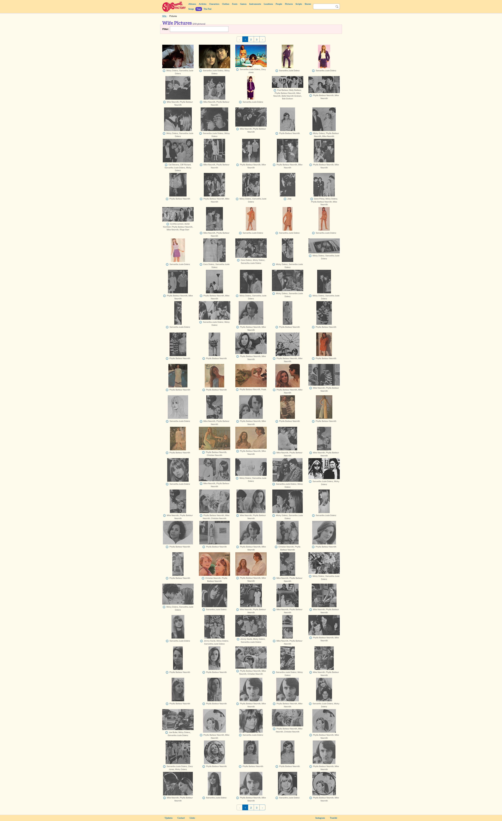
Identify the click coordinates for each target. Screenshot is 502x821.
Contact (181, 818)
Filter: (165, 29)
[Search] (337, 6)
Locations (268, 4)
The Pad (207, 9)
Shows (308, 4)
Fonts (234, 4)
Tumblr (333, 818)
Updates (168, 818)
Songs (191, 9)
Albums (192, 4)
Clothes (225, 4)
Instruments (255, 4)
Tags (199, 9)
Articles (202, 4)
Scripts (299, 4)
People (279, 4)
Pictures (289, 4)
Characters (214, 4)
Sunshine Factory (174, 6)
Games (243, 4)
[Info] (164, 70)
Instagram (320, 818)
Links (192, 818)
